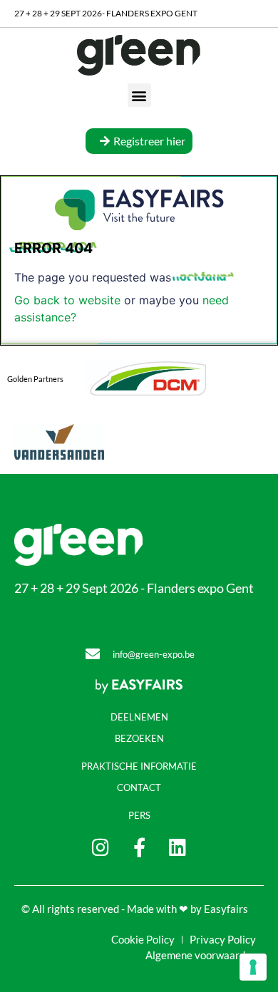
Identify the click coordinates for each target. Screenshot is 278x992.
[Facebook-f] (139, 847)
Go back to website (67, 300)
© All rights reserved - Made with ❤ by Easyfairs (134, 908)
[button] (139, 95)
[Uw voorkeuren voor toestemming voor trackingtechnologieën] (253, 967)
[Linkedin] (177, 847)
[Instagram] (100, 847)
